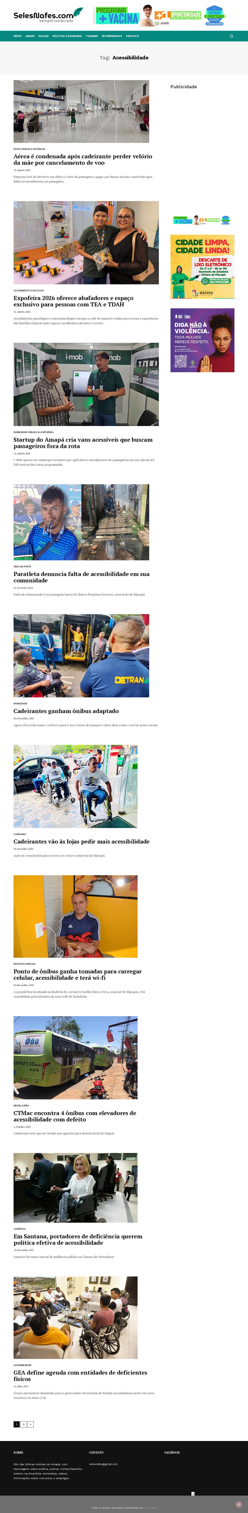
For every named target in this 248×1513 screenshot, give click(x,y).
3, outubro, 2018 (22, 1126)
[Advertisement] (202, 123)
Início (18, 36)
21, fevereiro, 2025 (23, 587)
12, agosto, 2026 (22, 311)
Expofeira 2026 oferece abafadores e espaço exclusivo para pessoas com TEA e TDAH (73, 301)
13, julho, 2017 (21, 1386)
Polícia (43, 36)
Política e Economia (67, 36)
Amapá (29, 36)
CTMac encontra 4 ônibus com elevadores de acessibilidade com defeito (75, 1116)
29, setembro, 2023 (23, 848)
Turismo (92, 36)
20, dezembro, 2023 (24, 718)
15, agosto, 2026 (22, 170)
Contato (132, 36)
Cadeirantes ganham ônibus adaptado (66, 711)
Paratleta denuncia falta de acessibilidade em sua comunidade (81, 577)
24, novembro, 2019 (24, 985)
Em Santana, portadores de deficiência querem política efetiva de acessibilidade (78, 1239)
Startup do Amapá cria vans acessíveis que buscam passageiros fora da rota (83, 443)
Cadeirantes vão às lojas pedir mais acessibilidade (82, 841)
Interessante (112, 36)
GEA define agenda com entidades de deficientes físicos (80, 1376)
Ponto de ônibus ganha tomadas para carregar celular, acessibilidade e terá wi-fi (78, 974)
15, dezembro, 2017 (24, 1250)
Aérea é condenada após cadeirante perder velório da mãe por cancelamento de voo (83, 159)
